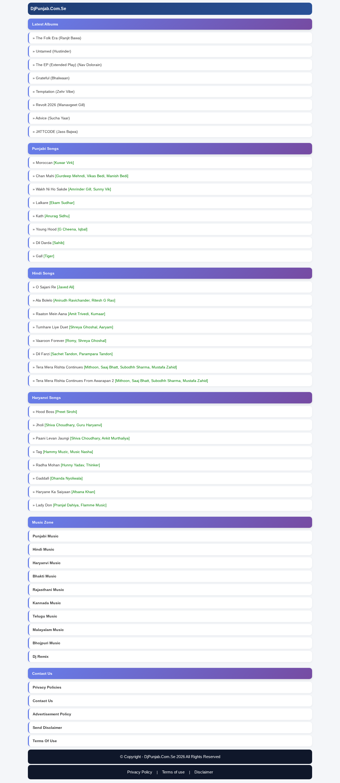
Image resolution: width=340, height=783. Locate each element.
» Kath (51, 216)
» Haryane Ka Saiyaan (64, 492)
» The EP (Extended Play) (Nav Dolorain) (67, 65)
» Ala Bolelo (74, 300)
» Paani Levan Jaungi (81, 438)
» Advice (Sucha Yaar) (51, 118)
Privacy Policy (139, 772)
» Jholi (67, 425)
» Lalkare (53, 203)
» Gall (43, 256)
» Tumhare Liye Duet (73, 327)
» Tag (63, 452)
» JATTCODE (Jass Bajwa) (55, 131)
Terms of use (173, 772)
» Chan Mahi (80, 176)
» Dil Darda (48, 243)
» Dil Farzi (73, 354)
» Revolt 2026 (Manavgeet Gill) (59, 105)
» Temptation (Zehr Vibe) (54, 91)
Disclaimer (203, 772)
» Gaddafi (58, 478)
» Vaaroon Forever (69, 340)
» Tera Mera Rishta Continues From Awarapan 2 (120, 381)
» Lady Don (70, 505)
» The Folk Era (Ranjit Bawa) (57, 38)
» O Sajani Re (53, 287)
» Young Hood (60, 229)
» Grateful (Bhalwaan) (51, 78)
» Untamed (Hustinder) (52, 51)
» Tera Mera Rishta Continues (105, 367)
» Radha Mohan (66, 465)
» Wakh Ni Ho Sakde (72, 189)
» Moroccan (53, 162)
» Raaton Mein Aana (69, 314)
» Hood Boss (55, 412)
